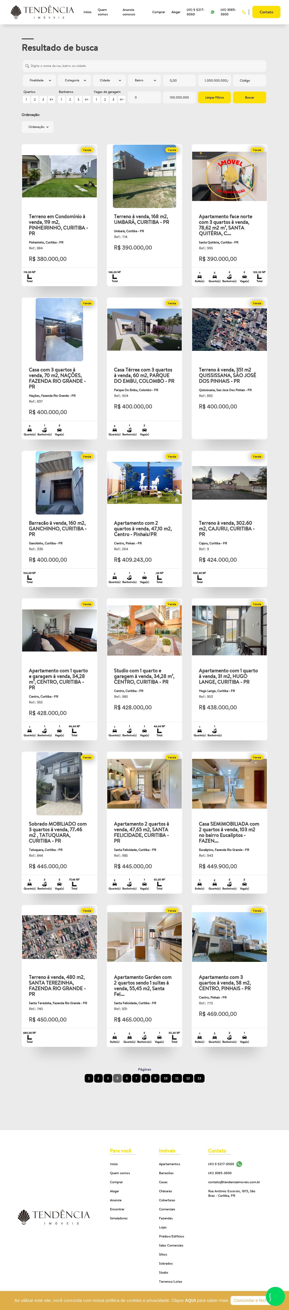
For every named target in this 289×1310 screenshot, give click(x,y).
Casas (163, 1182)
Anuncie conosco (129, 12)
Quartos (29, 91)
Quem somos (103, 12)
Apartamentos (169, 1163)
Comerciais (167, 1209)
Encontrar (117, 1209)
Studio (163, 1272)
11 (177, 1078)
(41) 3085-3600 (228, 12)
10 (166, 1078)
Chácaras (165, 1191)
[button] (39, 80)
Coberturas (167, 1200)
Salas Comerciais (171, 1245)
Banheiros (66, 91)
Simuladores (119, 1218)
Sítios (163, 1254)
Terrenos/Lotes (170, 1281)
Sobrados (166, 1263)
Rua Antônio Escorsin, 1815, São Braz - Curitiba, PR (231, 1193)
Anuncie (115, 1200)
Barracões (166, 1173)
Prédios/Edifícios (171, 1236)
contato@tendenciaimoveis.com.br (234, 1182)
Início (87, 11)
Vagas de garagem (107, 91)
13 (199, 1078)
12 (188, 1078)
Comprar (158, 11)
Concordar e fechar (252, 1300)
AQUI (190, 1300)
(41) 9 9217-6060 (196, 12)
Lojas (163, 1227)
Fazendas (166, 1218)
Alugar (175, 11)
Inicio (114, 1163)
